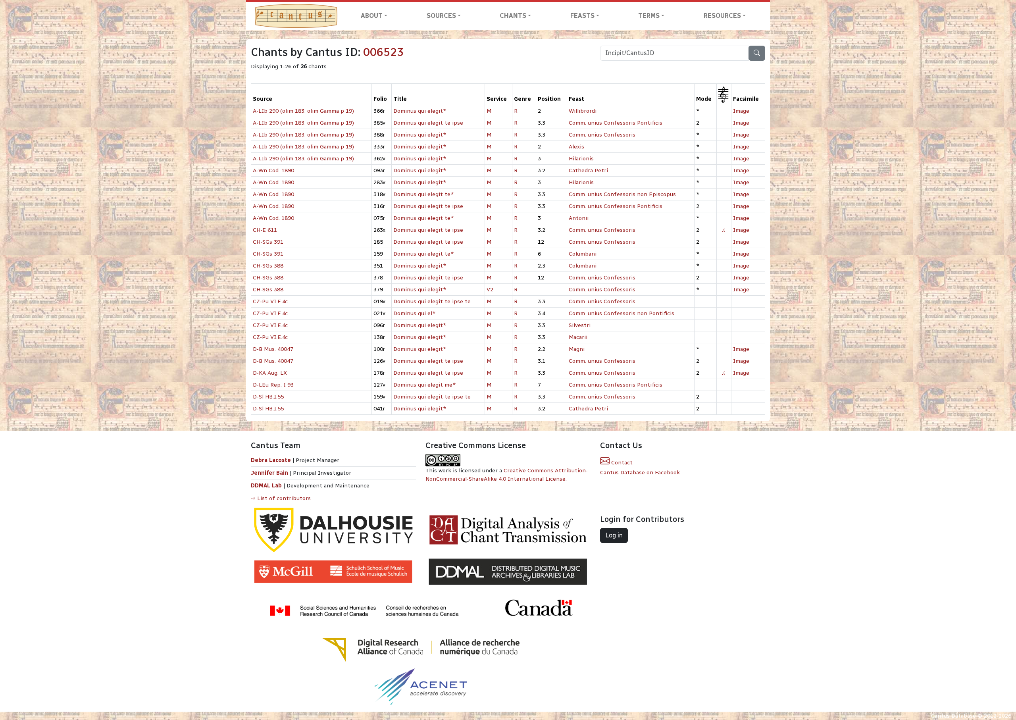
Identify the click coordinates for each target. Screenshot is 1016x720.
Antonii (579, 218)
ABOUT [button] (372, 15)
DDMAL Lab (266, 485)
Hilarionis (581, 158)
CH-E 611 (265, 230)
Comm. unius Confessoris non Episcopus (622, 194)
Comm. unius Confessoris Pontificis (615, 122)
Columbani (583, 253)
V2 (490, 289)
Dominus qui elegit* (419, 111)
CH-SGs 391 (268, 242)
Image (741, 111)
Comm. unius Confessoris (602, 134)
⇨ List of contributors (281, 498)
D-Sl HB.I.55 (268, 396)
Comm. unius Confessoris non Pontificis (621, 313)
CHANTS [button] (513, 15)
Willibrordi (583, 111)
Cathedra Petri (588, 170)
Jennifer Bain (270, 473)
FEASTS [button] (582, 15)
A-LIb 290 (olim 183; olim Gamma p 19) (303, 111)
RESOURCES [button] (722, 15)
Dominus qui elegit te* (423, 194)
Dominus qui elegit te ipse (428, 122)
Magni (577, 349)
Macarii (578, 337)
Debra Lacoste (271, 460)
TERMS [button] (649, 15)
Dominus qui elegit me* (424, 384)
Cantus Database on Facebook (640, 472)
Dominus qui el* (414, 313)
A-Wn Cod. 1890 (273, 170)
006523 (383, 52)
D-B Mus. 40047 (273, 349)
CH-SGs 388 (268, 265)
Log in (614, 535)
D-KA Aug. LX (270, 373)
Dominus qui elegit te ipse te (432, 301)
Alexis (576, 146)
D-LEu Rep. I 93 (273, 384)
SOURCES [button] (441, 15)
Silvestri (580, 325)
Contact (621, 462)
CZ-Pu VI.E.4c (270, 301)
